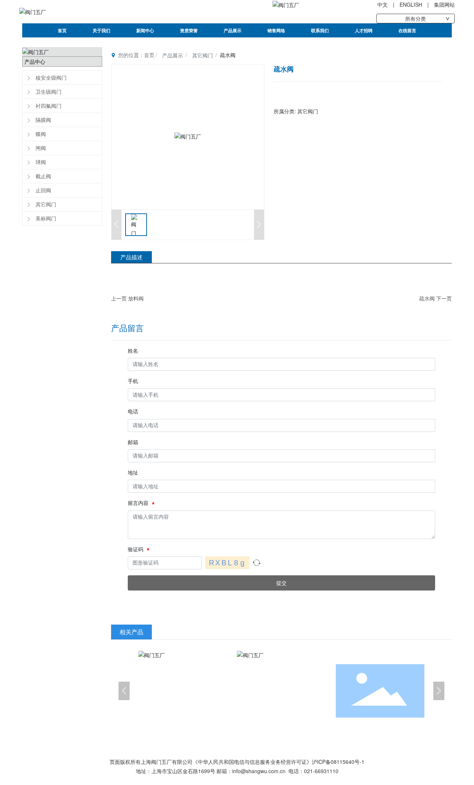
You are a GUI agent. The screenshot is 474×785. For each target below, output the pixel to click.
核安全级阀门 (51, 77)
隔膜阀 (43, 119)
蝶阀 (41, 133)
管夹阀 (182, 690)
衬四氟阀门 (48, 105)
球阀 (41, 162)
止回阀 (43, 190)
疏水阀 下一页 (435, 298)
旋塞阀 (380, 690)
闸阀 (41, 148)
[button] (124, 691)
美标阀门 (46, 218)
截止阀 (43, 176)
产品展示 (172, 55)
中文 (382, 4)
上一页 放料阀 (127, 298)
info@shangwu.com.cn (259, 771)
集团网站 (444, 4)
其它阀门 (46, 204)
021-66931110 (321, 771)
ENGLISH (411, 4)
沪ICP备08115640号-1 (338, 761)
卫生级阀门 (48, 91)
